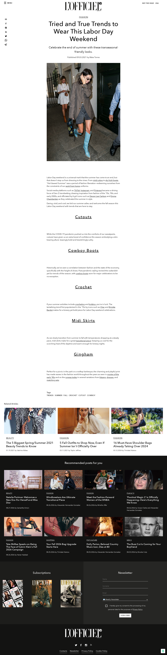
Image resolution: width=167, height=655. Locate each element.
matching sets (53, 380)
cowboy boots (82, 273)
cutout (82, 395)
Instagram (85, 190)
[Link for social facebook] (81, 645)
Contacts (63, 651)
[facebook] (6, 24)
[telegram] (6, 45)
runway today (71, 377)
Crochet (83, 287)
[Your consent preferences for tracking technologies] (163, 651)
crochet (73, 395)
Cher (102, 307)
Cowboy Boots (83, 250)
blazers (103, 377)
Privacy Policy (138, 609)
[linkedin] (6, 32)
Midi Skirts (83, 320)
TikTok (77, 190)
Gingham (83, 354)
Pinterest (98, 190)
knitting (92, 304)
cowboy (91, 395)
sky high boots (111, 180)
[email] (6, 19)
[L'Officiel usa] (83, 6)
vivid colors (98, 180)
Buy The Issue (148, 3)
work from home (73, 186)
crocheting (80, 304)
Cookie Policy (101, 651)
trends (50, 395)
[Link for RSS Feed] (91, 645)
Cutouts (83, 217)
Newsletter (74, 651)
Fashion (83, 17)
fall (66, 395)
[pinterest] (6, 28)
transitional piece (83, 341)
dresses (110, 377)
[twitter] (6, 36)
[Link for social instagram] (86, 645)
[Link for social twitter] (76, 645)
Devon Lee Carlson (98, 196)
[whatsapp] (6, 41)
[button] (80, 593)
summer (58, 395)
